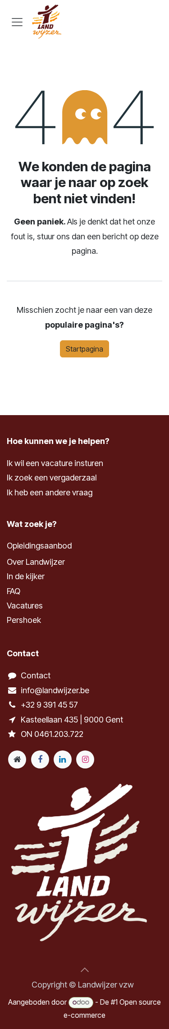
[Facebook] (40, 759)
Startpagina (84, 348)
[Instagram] (85, 759)
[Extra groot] (17, 759)
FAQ (13, 591)
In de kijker (26, 576)
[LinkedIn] (63, 759)
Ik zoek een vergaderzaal (52, 477)
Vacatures (25, 605)
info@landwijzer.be (55, 690)
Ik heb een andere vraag (49, 492)
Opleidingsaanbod (39, 545)
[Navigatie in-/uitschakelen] (17, 21)
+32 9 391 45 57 (49, 704)
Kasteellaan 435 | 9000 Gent (72, 719)
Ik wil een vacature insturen (55, 463)
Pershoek (24, 620)
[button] (85, 970)
